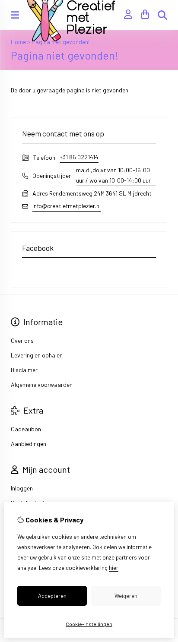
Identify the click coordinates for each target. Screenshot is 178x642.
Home (18, 41)
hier (113, 567)
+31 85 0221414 (79, 157)
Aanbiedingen (28, 443)
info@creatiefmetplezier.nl (66, 205)
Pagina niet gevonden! (60, 41)
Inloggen (22, 488)
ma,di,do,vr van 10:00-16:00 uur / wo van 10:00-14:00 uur (113, 175)
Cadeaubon (26, 429)
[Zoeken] (162, 15)
